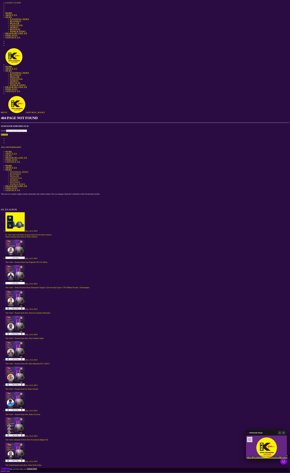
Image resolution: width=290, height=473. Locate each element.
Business (15, 21)
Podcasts (11, 35)
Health (14, 23)
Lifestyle (16, 25)
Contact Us (12, 37)
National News (19, 19)
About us (11, 15)
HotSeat (15, 29)
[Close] (283, 432)
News (8, 17)
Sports (14, 27)
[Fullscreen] (279, 432)
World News (18, 31)
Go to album (9, 209)
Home (8, 13)
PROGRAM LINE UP (16, 33)
